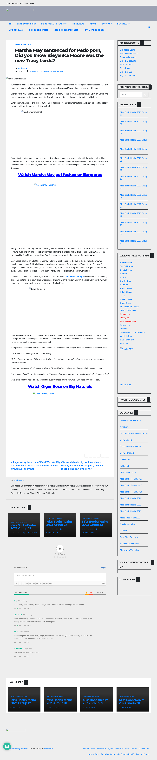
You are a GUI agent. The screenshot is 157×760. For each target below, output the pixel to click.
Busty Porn (125, 303)
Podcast (123, 531)
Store (93, 24)
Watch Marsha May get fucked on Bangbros (60, 174)
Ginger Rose (47, 71)
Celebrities (125, 459)
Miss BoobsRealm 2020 (130, 498)
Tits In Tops (125, 385)
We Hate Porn (126, 336)
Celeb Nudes (126, 299)
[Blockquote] (37, 583)
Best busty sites (26, 24)
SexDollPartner (127, 266)
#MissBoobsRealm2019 (131, 420)
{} (47, 583)
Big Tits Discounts (128, 61)
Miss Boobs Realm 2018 (131, 492)
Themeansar (48, 749)
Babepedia (125, 325)
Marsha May (58, 71)
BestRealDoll (126, 263)
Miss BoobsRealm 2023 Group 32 (95, 523)
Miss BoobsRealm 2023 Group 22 (23, 526)
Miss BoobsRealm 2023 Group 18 (59, 701)
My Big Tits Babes (128, 310)
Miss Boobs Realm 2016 (131, 479)
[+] (50, 583)
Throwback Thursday (129, 550)
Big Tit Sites (125, 281)
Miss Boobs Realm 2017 (131, 485)
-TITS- (123, 296)
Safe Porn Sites (127, 340)
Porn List (124, 343)
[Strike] (27, 583)
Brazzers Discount (128, 57)
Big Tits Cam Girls (128, 76)
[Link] (44, 583)
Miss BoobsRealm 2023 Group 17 (23, 701)
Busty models (126, 440)
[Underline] (23, 583)
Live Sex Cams (16, 30)
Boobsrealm (23, 68)
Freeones (124, 329)
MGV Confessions (128, 472)
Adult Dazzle (126, 288)
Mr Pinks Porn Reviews (130, 307)
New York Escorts (94, 30)
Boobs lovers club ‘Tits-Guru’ (132, 332)
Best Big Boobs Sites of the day (134, 433)
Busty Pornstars (127, 453)
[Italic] (20, 583)
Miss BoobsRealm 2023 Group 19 (95, 701)
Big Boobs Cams (127, 50)
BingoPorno (125, 68)
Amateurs (124, 427)
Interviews (78, 24)
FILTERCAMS (123, 24)
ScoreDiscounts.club (129, 54)
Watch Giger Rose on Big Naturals (60, 386)
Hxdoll (123, 277)
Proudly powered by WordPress (17, 749)
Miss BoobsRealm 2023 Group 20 (131, 701)
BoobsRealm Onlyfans (54, 24)
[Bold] (16, 583)
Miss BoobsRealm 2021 (130, 505)
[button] (149, 27)
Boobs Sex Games (38, 30)
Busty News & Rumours (23, 45)
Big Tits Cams (126, 72)
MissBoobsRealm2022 (130, 518)
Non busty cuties (127, 524)
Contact (107, 24)
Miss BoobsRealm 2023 (66, 30)
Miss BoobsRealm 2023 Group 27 (59, 523)
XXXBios (124, 285)
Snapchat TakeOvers (129, 544)
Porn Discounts (126, 65)
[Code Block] (40, 583)
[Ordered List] (30, 583)
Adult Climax (126, 292)
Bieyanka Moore (35, 71)
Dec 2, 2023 (17, 707)
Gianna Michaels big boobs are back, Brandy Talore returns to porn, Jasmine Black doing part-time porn (82, 465)
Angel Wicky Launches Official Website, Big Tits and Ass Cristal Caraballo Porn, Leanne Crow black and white (35, 465)
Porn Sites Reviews (129, 537)
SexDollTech (126, 270)
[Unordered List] (33, 583)
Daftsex (123, 274)
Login (103, 568)
